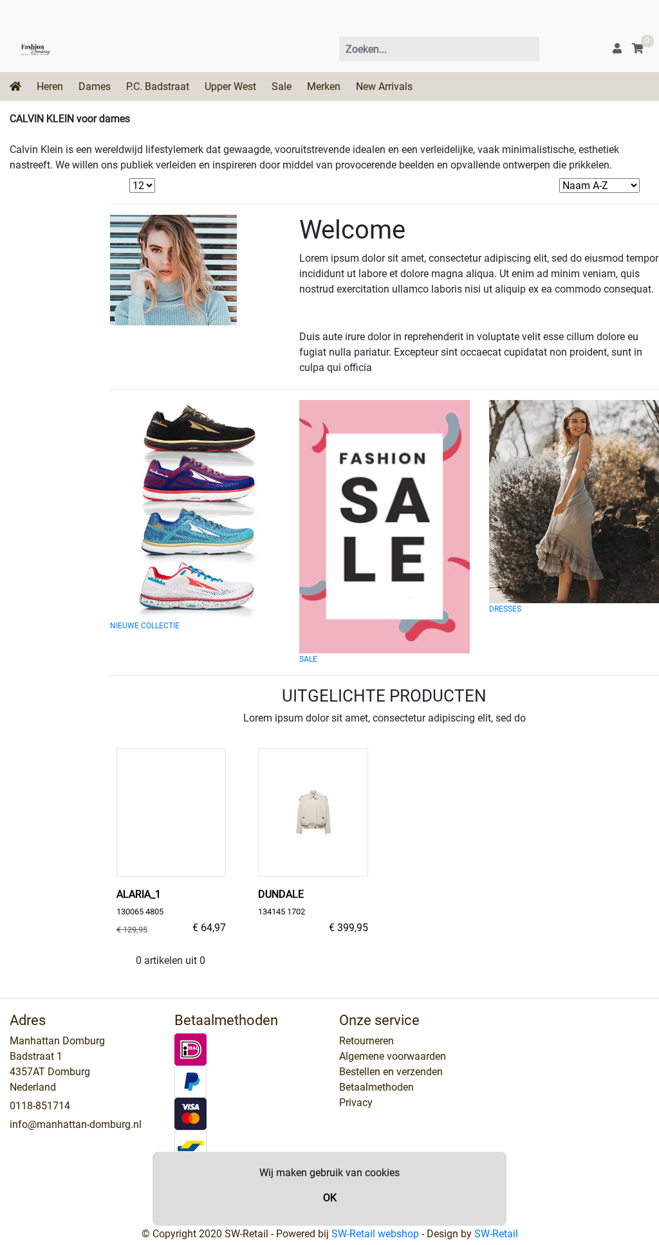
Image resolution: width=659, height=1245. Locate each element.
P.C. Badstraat (157, 86)
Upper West (230, 86)
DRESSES (505, 608)
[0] (638, 48)
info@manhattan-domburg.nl (76, 1124)
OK (330, 1198)
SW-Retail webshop (375, 1234)
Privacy (356, 1102)
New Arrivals (384, 86)
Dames (95, 86)
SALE (308, 659)
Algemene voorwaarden (392, 1056)
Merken (323, 86)
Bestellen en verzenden (391, 1072)
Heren (50, 86)
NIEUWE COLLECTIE (145, 625)
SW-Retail (496, 1234)
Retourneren (366, 1041)
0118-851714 (40, 1106)
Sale (282, 86)
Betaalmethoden (376, 1087)
